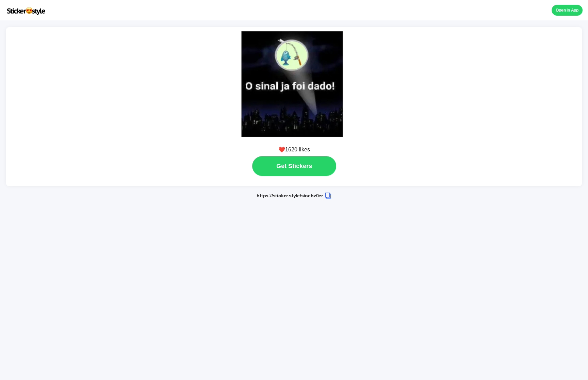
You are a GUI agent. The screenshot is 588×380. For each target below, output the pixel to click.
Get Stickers (294, 166)
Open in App (567, 10)
